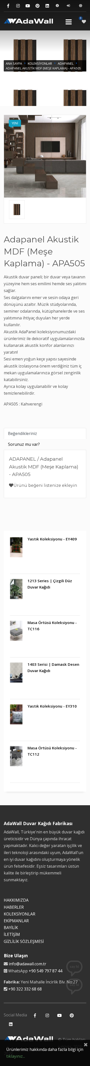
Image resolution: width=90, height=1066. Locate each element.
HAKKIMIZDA (16, 900)
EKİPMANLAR (16, 921)
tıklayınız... (15, 1056)
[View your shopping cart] (84, 21)
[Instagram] (18, 6)
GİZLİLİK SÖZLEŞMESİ (24, 941)
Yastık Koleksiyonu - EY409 (52, 538)
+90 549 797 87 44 (45, 971)
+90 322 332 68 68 (25, 989)
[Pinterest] (37, 6)
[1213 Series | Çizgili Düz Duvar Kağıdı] (16, 589)
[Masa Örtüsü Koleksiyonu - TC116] (16, 631)
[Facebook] (8, 6)
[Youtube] (27, 6)
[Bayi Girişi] (69, 5)
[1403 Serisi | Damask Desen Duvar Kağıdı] (16, 673)
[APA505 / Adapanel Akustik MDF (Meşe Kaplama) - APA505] (17, 209)
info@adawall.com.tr (27, 964)
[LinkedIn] (47, 6)
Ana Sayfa (14, 63)
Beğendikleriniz (22, 433)
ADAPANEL (66, 63)
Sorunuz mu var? (24, 444)
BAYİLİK (11, 927)
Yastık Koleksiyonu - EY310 (52, 706)
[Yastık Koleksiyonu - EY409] (16, 547)
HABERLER (14, 907)
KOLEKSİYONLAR (40, 63)
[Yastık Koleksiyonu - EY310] (16, 714)
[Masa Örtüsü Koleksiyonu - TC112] (16, 756)
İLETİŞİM (12, 934)
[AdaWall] (28, 21)
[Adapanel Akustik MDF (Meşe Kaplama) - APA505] (45, 156)
